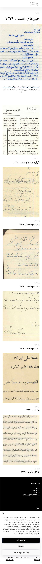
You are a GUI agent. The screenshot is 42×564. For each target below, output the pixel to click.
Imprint (36, 488)
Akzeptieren (21, 540)
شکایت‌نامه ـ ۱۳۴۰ (30, 472)
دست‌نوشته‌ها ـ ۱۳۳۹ (29, 224)
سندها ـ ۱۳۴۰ (32, 410)
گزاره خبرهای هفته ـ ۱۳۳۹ (26, 162)
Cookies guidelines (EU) (31, 495)
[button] (3, 513)
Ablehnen (21, 546)
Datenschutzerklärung (22, 557)
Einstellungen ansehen (21, 553)
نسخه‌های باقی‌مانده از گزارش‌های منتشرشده (21, 87)
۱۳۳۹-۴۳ (36, 13)
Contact (36, 493)
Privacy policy (34, 490)
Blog (37, 508)
